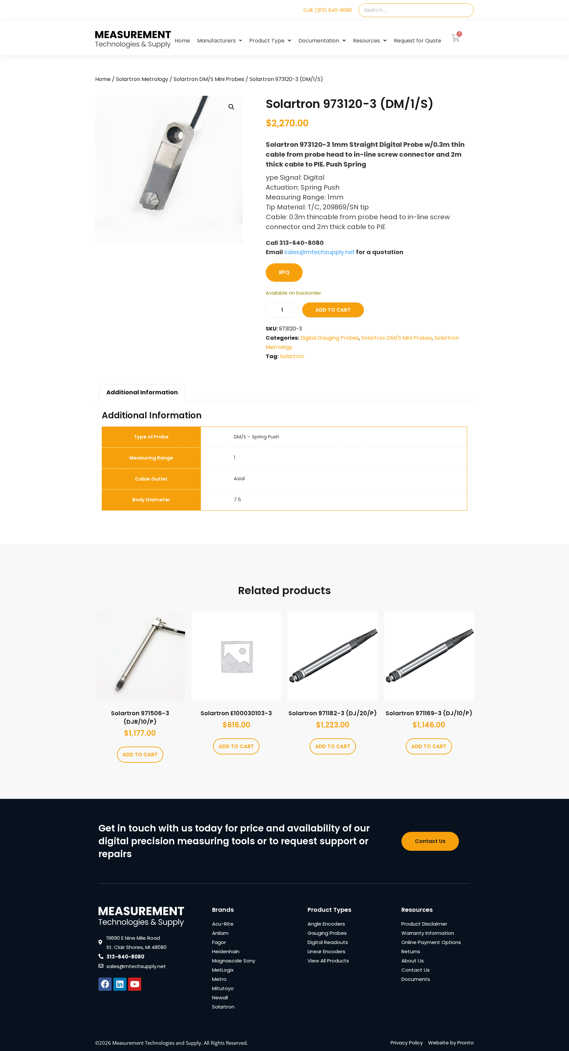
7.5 (237, 499)
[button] (231, 107)
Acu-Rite (222, 923)
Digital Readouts (328, 942)
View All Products (328, 960)
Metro (219, 979)
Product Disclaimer (424, 923)
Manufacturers (216, 40)
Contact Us (415, 969)
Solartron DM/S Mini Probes (209, 79)
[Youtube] (134, 984)
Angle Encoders (326, 923)
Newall (220, 997)
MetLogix (222, 969)
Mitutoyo (223, 988)
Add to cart (333, 309)
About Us (412, 960)
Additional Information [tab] (142, 392)
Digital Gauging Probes (329, 338)
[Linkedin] (119, 984)
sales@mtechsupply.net (319, 252)
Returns (410, 951)
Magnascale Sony (233, 960)
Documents (415, 979)
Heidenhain (225, 951)
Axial (239, 478)
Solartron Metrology (142, 79)
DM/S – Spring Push (256, 437)
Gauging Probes (327, 933)
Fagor (219, 942)
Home (182, 40)
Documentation (318, 40)
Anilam (220, 933)
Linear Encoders (326, 951)
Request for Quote (417, 40)
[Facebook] (105, 984)
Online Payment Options (431, 942)
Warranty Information (427, 933)
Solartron (292, 356)
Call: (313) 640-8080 (327, 10)
